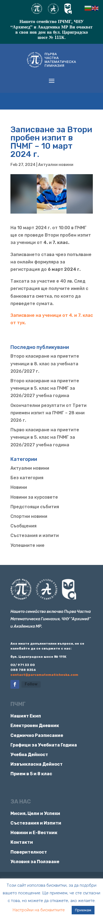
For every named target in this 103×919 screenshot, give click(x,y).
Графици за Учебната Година (43, 745)
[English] (95, 7)
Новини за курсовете (34, 497)
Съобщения (23, 526)
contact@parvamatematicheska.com (44, 675)
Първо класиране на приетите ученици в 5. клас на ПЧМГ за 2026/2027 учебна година (44, 437)
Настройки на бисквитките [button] (39, 909)
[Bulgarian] (88, 7)
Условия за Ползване (34, 861)
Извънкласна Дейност (36, 764)
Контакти (21, 842)
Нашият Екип (25, 716)
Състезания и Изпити (35, 823)
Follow (31, 684)
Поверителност (28, 852)
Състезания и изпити (34, 535)
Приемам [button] (83, 910)
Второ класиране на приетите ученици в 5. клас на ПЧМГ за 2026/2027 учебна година (44, 388)
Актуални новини (55, 164)
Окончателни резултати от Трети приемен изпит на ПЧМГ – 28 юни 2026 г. (48, 413)
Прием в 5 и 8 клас (31, 773)
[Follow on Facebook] (14, 684)
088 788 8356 (23, 670)
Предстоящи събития (34, 506)
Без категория (26, 477)
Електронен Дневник (34, 725)
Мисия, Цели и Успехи (35, 813)
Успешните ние (27, 545)
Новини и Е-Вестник (33, 832)
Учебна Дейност (29, 754)
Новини (18, 487)
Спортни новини (28, 516)
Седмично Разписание (36, 735)
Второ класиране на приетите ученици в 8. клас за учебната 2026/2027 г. (44, 364)
